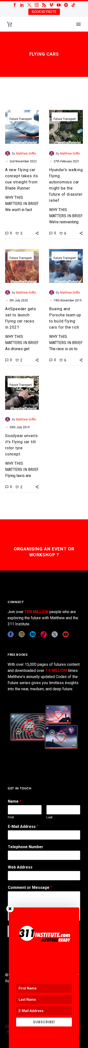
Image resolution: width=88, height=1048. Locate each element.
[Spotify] (66, 5)
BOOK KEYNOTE (44, 12)
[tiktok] (44, 634)
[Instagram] (36, 5)
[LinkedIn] (22, 5)
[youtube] (66, 634)
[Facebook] (14, 5)
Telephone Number (25, 847)
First (11, 817)
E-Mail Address (23, 826)
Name (14, 801)
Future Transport (21, 119)
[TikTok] (73, 5)
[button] (37, 233)
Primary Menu (78, 24)
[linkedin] (33, 634)
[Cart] (9, 24)
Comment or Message (30, 887)
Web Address (20, 867)
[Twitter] (29, 5)
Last (49, 817)
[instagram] (22, 634)
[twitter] (55, 634)
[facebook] (11, 634)
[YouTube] (58, 5)
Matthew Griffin (26, 153)
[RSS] (44, 5)
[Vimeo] (51, 5)
